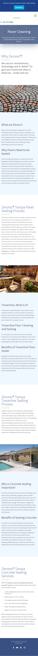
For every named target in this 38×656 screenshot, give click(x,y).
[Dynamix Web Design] (19, 652)
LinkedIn (21, 647)
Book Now (19, 7)
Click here (4, 251)
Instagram (24, 647)
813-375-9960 (8, 22)
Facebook (13, 647)
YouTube (17, 647)
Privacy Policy (19, 643)
